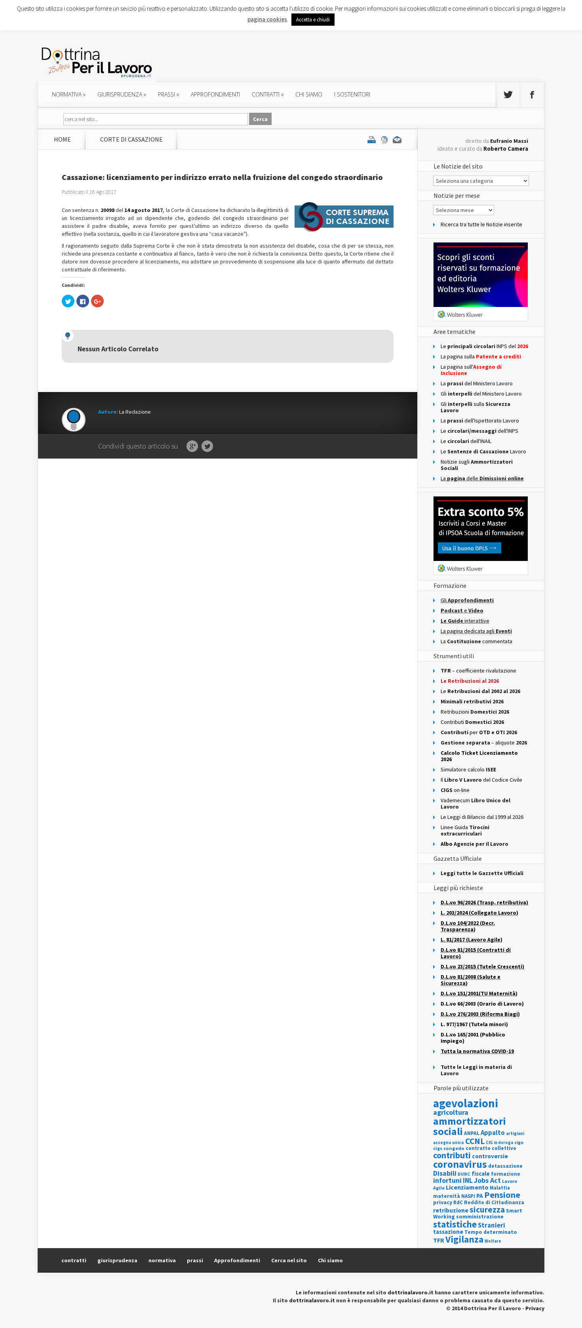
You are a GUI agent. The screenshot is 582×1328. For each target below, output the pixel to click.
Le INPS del (484, 346)
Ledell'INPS (479, 430)
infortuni (447, 1180)
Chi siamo (308, 94)
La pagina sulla (481, 356)
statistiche (455, 1224)
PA (479, 1195)
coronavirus (460, 1164)
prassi (168, 94)
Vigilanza (464, 1239)
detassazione (505, 1166)
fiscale (481, 1173)
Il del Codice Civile (481, 779)
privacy (442, 1202)
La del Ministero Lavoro (477, 383)
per (479, 732)
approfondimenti (215, 94)
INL (468, 1180)
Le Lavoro (483, 451)
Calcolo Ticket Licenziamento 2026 (479, 756)
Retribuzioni (475, 711)
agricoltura (450, 1112)
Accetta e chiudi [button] (313, 19)
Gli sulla (475, 407)
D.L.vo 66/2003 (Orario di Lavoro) (482, 1003)
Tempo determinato (490, 1232)
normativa (69, 94)
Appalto (493, 1133)
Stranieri (491, 1225)
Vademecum (475, 803)
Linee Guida (465, 830)
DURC (464, 1174)
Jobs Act (487, 1180)
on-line (455, 790)
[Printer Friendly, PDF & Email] (384, 139)
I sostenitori (352, 94)
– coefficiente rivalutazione (478, 670)
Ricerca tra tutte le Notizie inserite (481, 224)
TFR (438, 1240)
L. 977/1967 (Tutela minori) (474, 1024)
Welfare (493, 1241)
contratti (267, 94)
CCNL (475, 1141)
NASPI (468, 1196)
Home (62, 139)
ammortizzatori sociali (469, 1126)
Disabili (444, 1173)
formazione (505, 1174)
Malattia (500, 1188)
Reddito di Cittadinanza (494, 1202)
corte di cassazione (131, 139)
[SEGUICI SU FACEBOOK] (532, 95)
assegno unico (448, 1142)
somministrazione (480, 1216)
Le (480, 691)
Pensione (502, 1194)
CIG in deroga (499, 1142)
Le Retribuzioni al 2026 (470, 680)
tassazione (448, 1231)
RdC (458, 1202)
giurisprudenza (121, 94)
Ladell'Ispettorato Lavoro (480, 420)
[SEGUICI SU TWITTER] (508, 95)
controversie (490, 1156)
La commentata (476, 641)
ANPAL (471, 1133)
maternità (446, 1196)
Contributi (472, 722)
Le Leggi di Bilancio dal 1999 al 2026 (482, 816)
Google (192, 446)
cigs (437, 1148)
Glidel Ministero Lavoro (481, 393)
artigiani (515, 1133)
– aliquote (484, 742)
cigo (518, 1142)
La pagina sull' (471, 370)
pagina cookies (267, 19)
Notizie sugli (477, 465)
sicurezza (487, 1209)
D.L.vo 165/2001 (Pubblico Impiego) (473, 1037)
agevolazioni (465, 1103)
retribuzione (450, 1210)
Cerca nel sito (289, 1260)
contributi (452, 1155)
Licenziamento (467, 1187)
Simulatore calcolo (468, 769)
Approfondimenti (237, 1260)
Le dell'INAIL (466, 441)
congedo (453, 1148)
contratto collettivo (491, 1148)
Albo (474, 843)
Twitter (207, 446)
